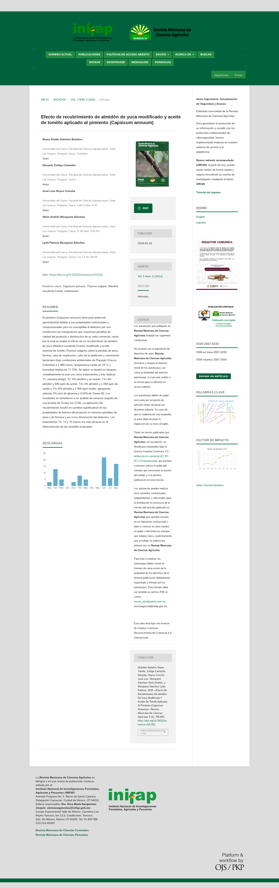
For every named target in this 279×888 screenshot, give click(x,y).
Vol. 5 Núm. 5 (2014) (83, 99)
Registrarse (116, 62)
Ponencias (163, 62)
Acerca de (183, 54)
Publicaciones (89, 54)
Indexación (139, 62)
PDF (145, 208)
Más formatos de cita (152, 732)
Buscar (205, 54)
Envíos (161, 54)
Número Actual (60, 54)
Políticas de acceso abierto (128, 54)
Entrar (94, 62)
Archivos (59, 99)
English (200, 216)
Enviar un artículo (213, 376)
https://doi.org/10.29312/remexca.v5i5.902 (76, 274)
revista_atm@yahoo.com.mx (150, 601)
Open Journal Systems (210, 485)
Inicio (45, 99)
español (201, 222)
